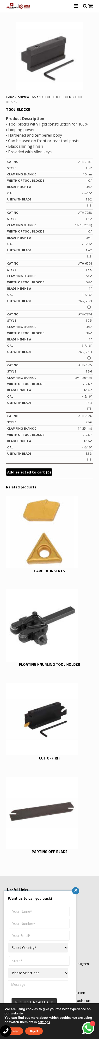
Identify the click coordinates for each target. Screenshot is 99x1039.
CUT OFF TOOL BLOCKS (56, 97)
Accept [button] (14, 1031)
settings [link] (44, 1022)
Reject (34, 1031)
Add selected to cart (29, 472)
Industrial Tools (27, 97)
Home (10, 97)
